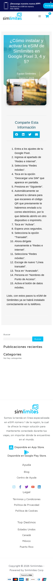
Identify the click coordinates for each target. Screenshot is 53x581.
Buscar (6, 334)
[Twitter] (26, 487)
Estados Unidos (26, 529)
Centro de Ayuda (26, 477)
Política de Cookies (26, 510)
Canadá (26, 535)
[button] (16, 134)
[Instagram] (14, 487)
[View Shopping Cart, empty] (48, 16)
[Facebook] (20, 487)
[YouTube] (33, 487)
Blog (26, 472)
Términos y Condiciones (26, 499)
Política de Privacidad (26, 505)
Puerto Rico (26, 547)
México (26, 541)
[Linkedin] (39, 487)
